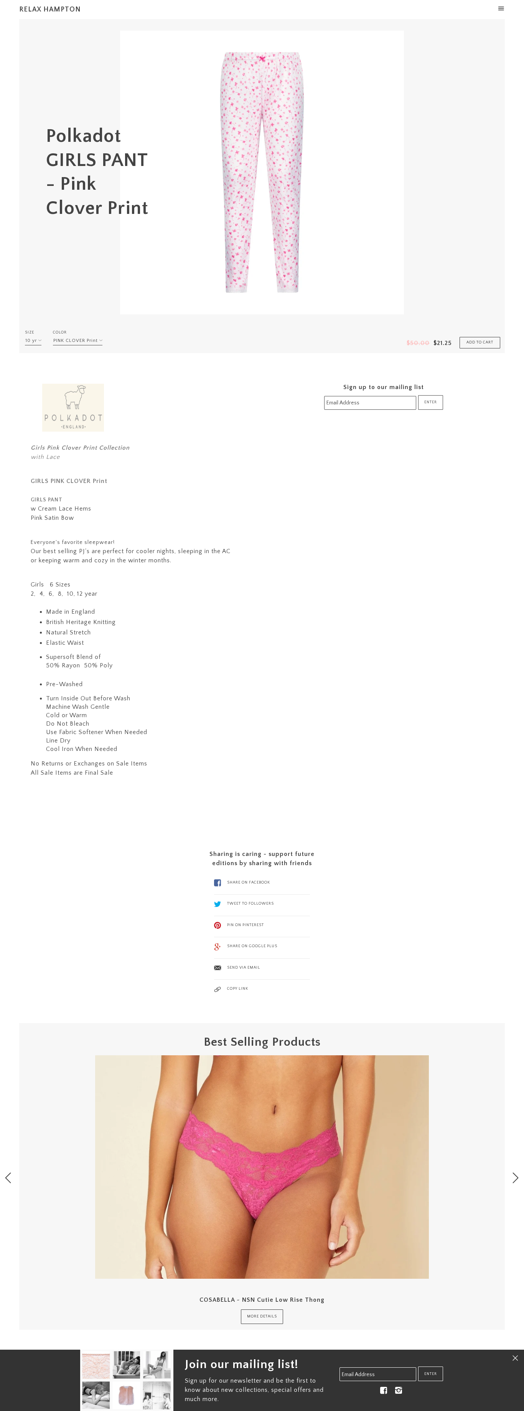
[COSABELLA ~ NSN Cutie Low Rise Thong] (262, 1167)
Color (60, 332)
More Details (262, 1316)
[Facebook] (383, 1390)
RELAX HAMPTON (50, 9)
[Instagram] (398, 1390)
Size (29, 332)
